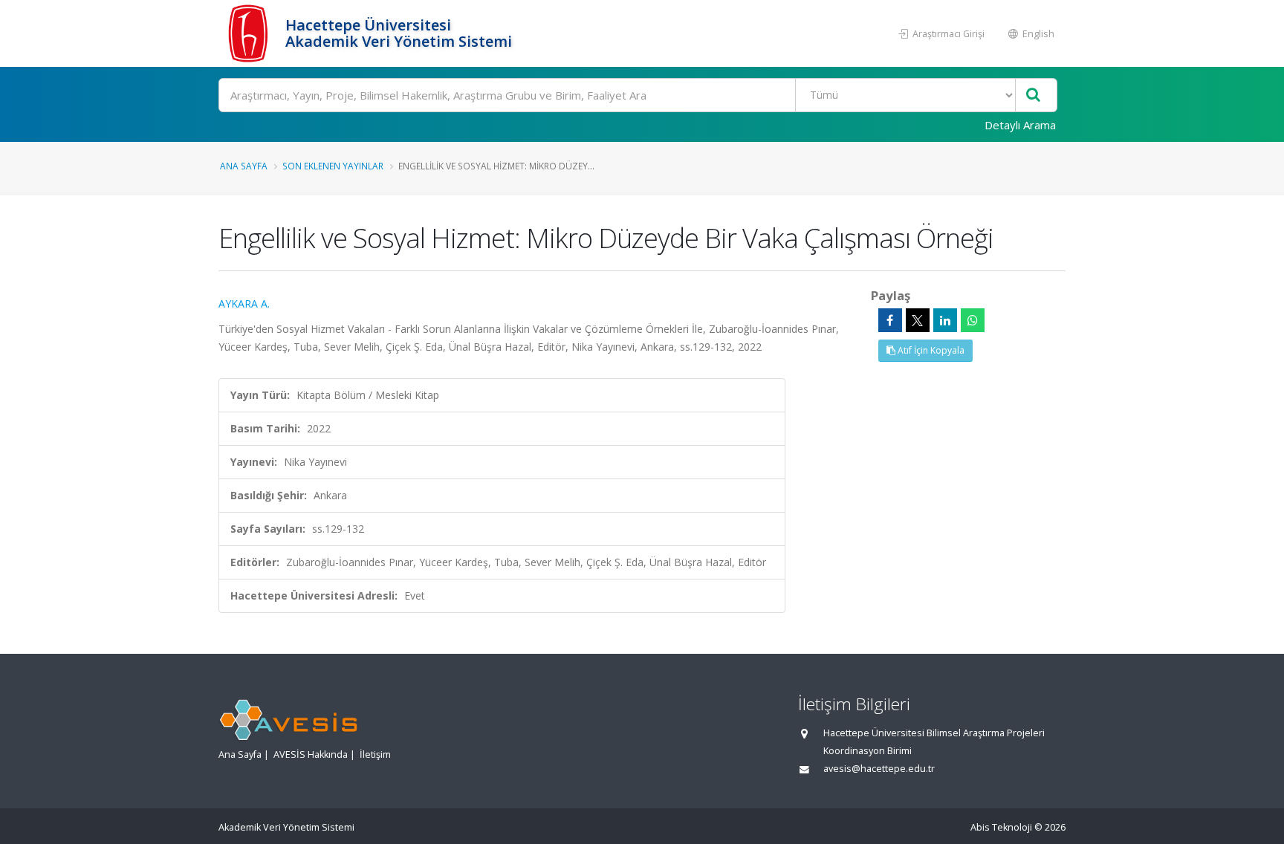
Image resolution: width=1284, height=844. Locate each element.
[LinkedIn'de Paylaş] (945, 320)
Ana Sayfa (244, 166)
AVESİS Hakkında (310, 754)
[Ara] (1033, 95)
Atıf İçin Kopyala (929, 350)
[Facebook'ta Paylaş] (890, 320)
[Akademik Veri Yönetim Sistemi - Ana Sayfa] (250, 33)
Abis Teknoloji (1001, 827)
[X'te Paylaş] (918, 320)
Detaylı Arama (1020, 124)
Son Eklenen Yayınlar (332, 166)
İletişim (375, 754)
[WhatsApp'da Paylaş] (973, 320)
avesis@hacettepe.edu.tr (879, 768)
